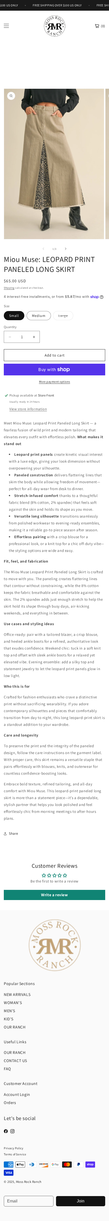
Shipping (9, 287)
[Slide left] (43, 248)
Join (80, 1201)
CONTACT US (15, 1060)
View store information (28, 409)
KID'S (8, 1019)
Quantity (10, 327)
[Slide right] (65, 248)
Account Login (17, 1094)
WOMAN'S (13, 1002)
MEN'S (9, 1010)
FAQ (7, 1068)
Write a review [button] (54, 895)
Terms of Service (15, 1154)
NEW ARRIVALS (17, 994)
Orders (10, 1102)
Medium (39, 315)
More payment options (54, 382)
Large (65, 316)
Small (14, 315)
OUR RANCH (14, 1027)
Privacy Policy (13, 1148)
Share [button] (13, 833)
